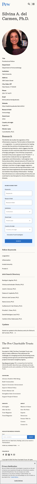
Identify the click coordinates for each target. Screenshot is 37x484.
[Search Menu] (29, 4)
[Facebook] (3, 455)
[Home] (17, 343)
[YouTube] (14, 455)
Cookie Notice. (14, 477)
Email (3, 434)
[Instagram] (6, 455)
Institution (8, 208)
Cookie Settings (18, 480)
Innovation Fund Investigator (15, 234)
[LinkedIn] (9, 455)
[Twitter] (11, 454)
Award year (8, 217)
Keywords (8, 189)
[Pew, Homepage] (6, 4)
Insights (5, 403)
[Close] (35, 463)
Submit (31, 437)
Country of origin (10, 226)
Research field (9, 198)
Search (18, 241)
